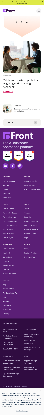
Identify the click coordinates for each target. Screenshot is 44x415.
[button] (22, 122)
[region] (22, 401)
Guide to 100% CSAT (10, 349)
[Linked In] (5, 166)
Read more (8, 91)
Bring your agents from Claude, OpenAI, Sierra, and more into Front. (22, 2)
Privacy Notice (25, 402)
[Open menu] (38, 10)
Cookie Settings (22, 411)
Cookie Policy (11, 402)
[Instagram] (20, 166)
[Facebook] (12, 166)
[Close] (40, 390)
